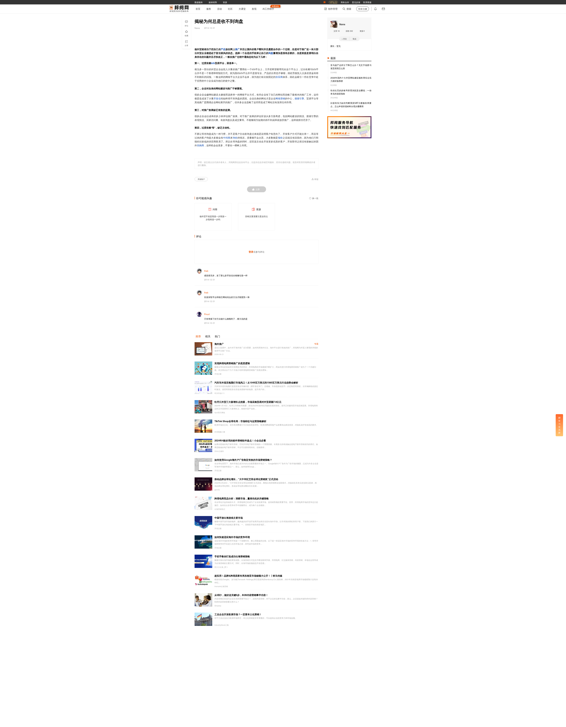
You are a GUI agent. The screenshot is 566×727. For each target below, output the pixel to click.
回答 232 (349, 31)
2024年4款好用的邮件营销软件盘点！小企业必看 (240, 440)
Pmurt (207, 314)
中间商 (226, 138)
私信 (354, 38)
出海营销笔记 (219, 509)
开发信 (217, 98)
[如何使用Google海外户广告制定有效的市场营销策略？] (203, 464)
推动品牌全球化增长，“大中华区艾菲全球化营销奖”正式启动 (246, 479)
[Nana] (334, 24)
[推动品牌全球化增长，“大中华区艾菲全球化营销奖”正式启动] (203, 484)
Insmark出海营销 (221, 586)
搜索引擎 (299, 98)
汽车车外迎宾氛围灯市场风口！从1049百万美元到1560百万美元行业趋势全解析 (256, 382)
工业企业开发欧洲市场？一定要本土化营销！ (238, 614)
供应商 (279, 77)
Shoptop (217, 606)
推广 (237, 49)
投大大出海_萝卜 (221, 567)
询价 (235, 138)
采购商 (200, 145)
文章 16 (337, 31)
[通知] (375, 9)
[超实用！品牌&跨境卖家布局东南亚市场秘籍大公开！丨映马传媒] (203, 580)
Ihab (206, 270)
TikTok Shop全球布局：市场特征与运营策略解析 (240, 421)
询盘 (270, 53)
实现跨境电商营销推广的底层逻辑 (232, 363)
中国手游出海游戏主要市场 (228, 517)
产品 (223, 49)
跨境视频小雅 (219, 432)
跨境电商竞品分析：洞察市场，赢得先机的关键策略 (241, 498)
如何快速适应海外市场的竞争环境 (232, 537)
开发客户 (201, 179)
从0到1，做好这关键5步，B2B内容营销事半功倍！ (241, 595)
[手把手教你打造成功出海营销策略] (203, 561)
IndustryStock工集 (221, 625)
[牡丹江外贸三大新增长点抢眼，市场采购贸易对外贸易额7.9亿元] (203, 406)
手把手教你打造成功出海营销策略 (232, 556)
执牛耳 (217, 490)
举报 (316, 179)
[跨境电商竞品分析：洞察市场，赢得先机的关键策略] (203, 503)
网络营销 (280, 98)
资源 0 (362, 31)
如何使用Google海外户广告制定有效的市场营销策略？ (243, 459)
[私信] (383, 9)
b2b (213, 63)
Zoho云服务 (219, 451)
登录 (251, 251)
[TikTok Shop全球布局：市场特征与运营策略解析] (203, 426)
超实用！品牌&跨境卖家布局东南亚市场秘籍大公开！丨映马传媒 (248, 575)
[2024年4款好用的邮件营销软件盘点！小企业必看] (203, 445)
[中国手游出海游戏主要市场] (203, 522)
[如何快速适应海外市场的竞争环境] (203, 542)
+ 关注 (344, 38)
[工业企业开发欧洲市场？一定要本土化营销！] (203, 619)
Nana (342, 24)
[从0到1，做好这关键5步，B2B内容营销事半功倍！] (203, 600)
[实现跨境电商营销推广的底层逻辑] (203, 368)
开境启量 (218, 374)
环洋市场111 (219, 393)
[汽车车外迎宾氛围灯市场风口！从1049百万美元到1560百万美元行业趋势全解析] (203, 387)
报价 (280, 138)
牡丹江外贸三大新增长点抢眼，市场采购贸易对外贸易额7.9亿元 (247, 402)
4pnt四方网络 (219, 412)
